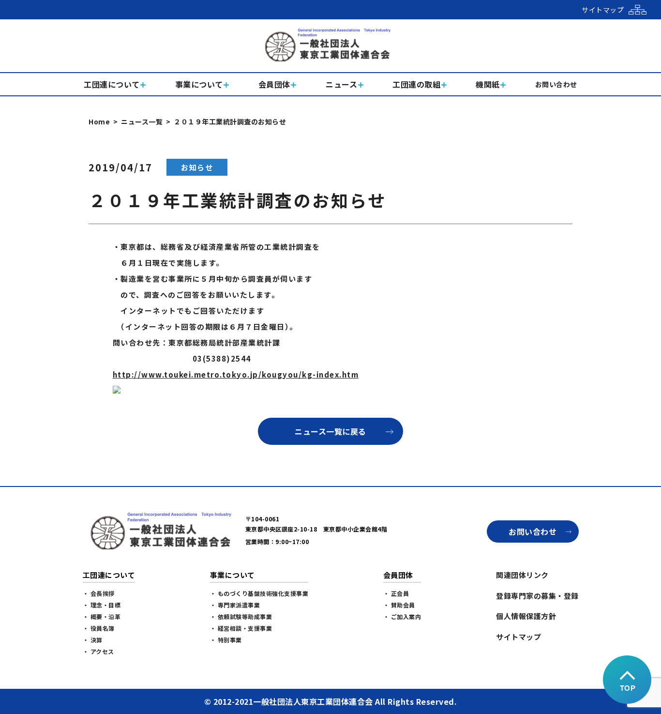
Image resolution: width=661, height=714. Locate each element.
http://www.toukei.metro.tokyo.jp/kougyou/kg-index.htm (236, 374)
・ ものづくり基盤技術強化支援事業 (259, 593)
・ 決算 (93, 640)
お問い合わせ (532, 531)
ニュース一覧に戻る (330, 431)
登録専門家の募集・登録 (537, 596)
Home (99, 121)
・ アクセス (98, 651)
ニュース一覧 (142, 121)
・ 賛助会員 (399, 605)
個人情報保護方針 (526, 616)
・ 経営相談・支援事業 (241, 628)
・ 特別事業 (226, 640)
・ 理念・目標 (102, 605)
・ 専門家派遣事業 (235, 605)
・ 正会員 (396, 593)
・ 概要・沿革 (102, 616)
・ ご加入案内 (402, 616)
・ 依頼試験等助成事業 (241, 616)
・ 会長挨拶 (99, 593)
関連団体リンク (522, 575)
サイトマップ (518, 637)
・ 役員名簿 (99, 628)
